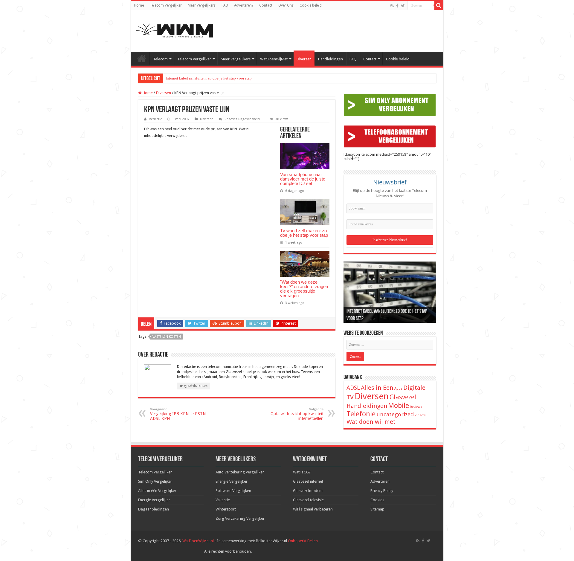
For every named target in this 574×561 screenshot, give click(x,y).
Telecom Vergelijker (166, 5)
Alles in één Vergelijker (157, 490)
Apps (398, 388)
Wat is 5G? (302, 472)
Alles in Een (377, 387)
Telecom (160, 59)
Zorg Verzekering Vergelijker (240, 518)
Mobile (398, 405)
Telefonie (360, 414)
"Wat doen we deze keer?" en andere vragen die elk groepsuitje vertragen (304, 288)
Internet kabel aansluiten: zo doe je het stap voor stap (209, 78)
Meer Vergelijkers (202, 5)
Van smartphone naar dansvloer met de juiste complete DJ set (302, 179)
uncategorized (395, 414)
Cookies (377, 500)
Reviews (416, 407)
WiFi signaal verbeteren (313, 509)
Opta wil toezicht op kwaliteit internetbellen (297, 414)
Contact (265, 5)
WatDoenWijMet (274, 59)
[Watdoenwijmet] (174, 30)
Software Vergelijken (233, 490)
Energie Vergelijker (154, 500)
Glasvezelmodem (308, 490)
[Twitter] (402, 5)
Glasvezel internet (308, 481)
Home (139, 5)
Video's (420, 415)
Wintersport (226, 509)
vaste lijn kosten (166, 337)
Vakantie (223, 500)
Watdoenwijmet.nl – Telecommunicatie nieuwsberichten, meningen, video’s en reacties (141, 58)
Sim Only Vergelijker (155, 481)
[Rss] (392, 5)
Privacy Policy (381, 490)
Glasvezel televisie (308, 500)
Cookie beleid (311, 5)
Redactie (155, 119)
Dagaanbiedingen (153, 509)
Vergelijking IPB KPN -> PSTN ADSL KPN (178, 414)
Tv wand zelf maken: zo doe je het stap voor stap (304, 233)
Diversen (304, 59)
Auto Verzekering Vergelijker (240, 472)
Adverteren (380, 481)
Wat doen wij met (371, 421)
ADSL (353, 387)
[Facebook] (397, 5)
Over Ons (286, 5)
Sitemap (377, 509)
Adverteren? (243, 5)
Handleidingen (330, 59)
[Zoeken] (438, 5)
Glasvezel (403, 397)
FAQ (225, 5)
